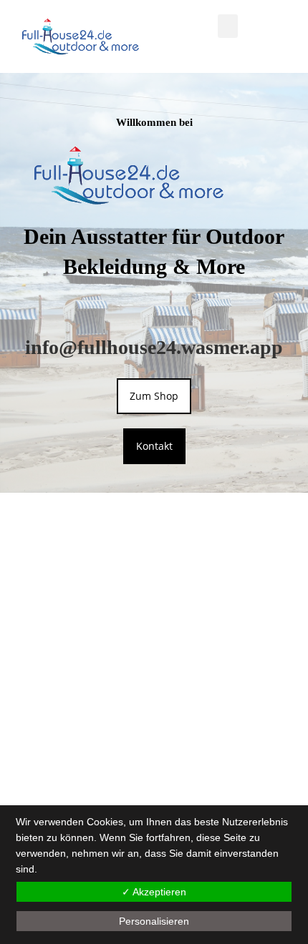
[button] (228, 26)
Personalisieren (154, 921)
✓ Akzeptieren (154, 892)
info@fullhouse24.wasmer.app (154, 347)
